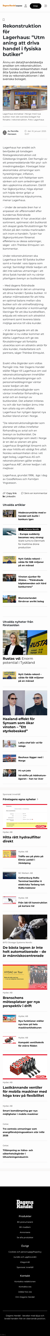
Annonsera (25, 1232)
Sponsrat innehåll (25, 1267)
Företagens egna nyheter (19, 799)
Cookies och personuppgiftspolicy (25, 1252)
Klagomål (25, 1262)
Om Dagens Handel (25, 1297)
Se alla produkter (25, 1237)
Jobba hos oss (25, 1292)
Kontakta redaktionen (25, 1281)
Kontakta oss (25, 1286)
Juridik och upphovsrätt (25, 1257)
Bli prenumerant (25, 1222)
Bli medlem (25, 1227)
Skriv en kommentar (35, 493)
